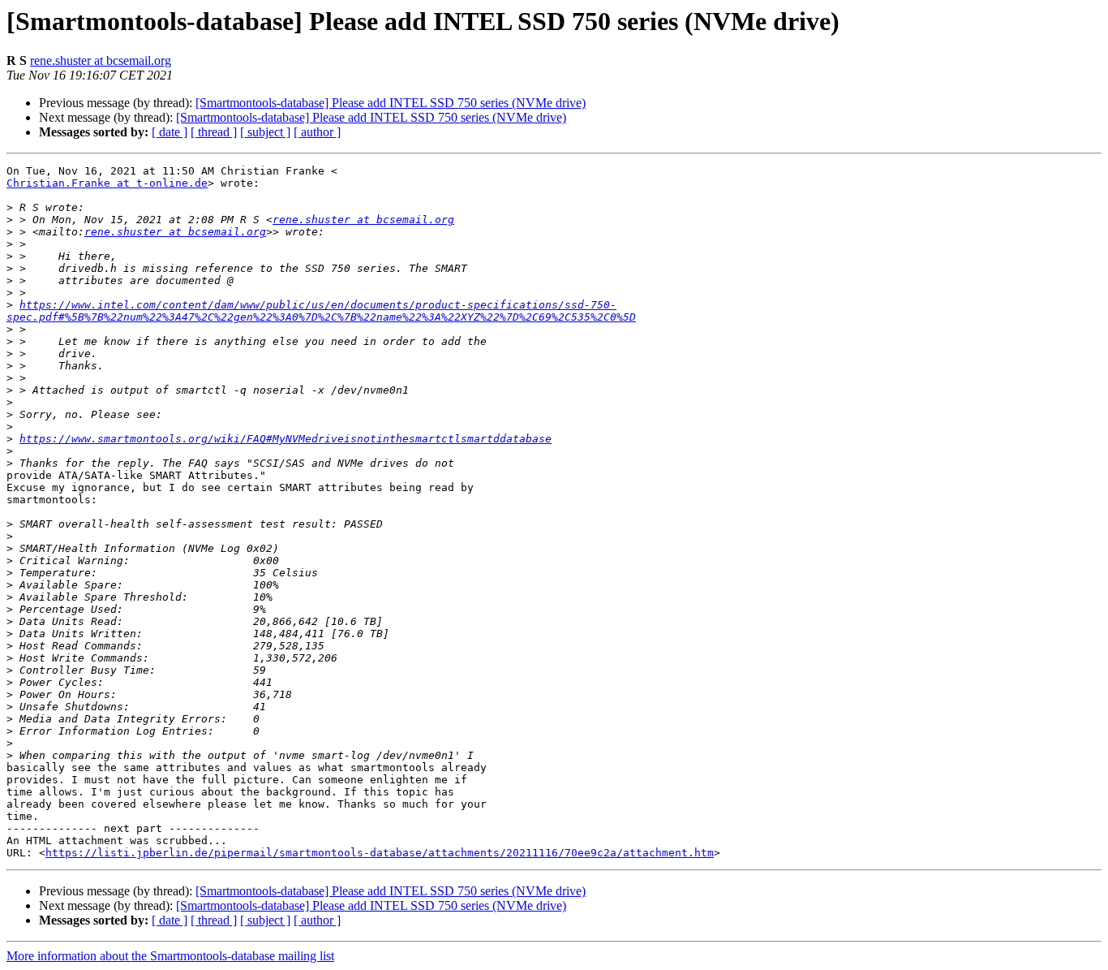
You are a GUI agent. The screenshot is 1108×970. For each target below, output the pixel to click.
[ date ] (169, 132)
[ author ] (317, 132)
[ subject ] (265, 132)
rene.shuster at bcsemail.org (100, 60)
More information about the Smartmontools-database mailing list (170, 956)
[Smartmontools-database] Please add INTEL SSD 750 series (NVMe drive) (390, 103)
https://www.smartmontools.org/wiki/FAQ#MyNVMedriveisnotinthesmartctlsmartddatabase (285, 439)
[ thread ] (214, 132)
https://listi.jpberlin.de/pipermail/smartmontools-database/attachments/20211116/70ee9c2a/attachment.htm (379, 853)
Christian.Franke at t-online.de (107, 183)
